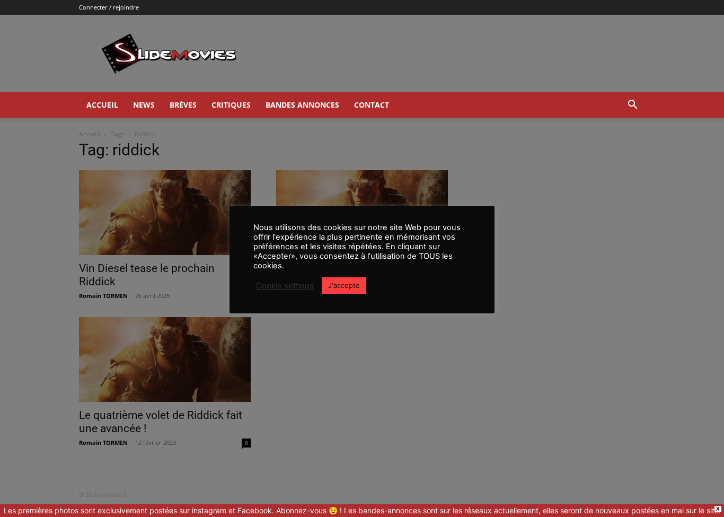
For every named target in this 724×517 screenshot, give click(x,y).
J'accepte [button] (344, 285)
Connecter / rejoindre (109, 7)
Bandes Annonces (302, 105)
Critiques (231, 105)
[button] (632, 106)
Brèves (183, 105)
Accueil (102, 105)
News (144, 105)
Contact (371, 105)
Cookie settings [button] (285, 286)
